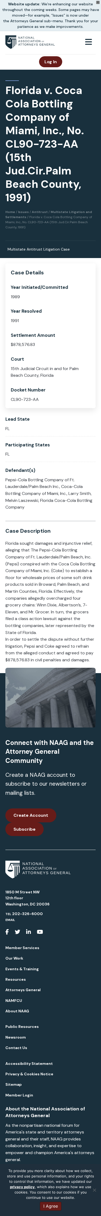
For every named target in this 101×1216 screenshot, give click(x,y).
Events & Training (22, 969)
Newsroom (15, 1037)
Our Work (14, 958)
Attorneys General (23, 989)
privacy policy (22, 1187)
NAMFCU (13, 1000)
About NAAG (17, 1011)
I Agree (50, 1206)
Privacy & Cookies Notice (29, 1074)
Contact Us (16, 1047)
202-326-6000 (27, 913)
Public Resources (22, 1026)
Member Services (22, 947)
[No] (94, 1190)
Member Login (19, 1095)
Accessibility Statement (29, 1063)
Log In (50, 62)
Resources (15, 979)
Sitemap (13, 1084)
